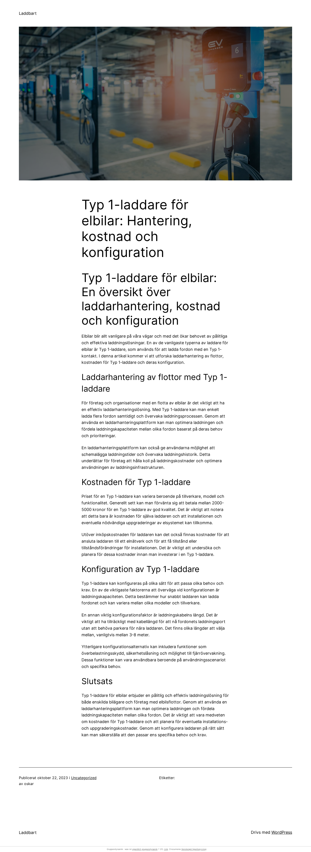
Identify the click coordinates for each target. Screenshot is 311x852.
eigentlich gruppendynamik (145, 849)
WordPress (281, 832)
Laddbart (28, 13)
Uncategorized (84, 777)
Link (166, 849)
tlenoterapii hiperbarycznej (193, 849)
